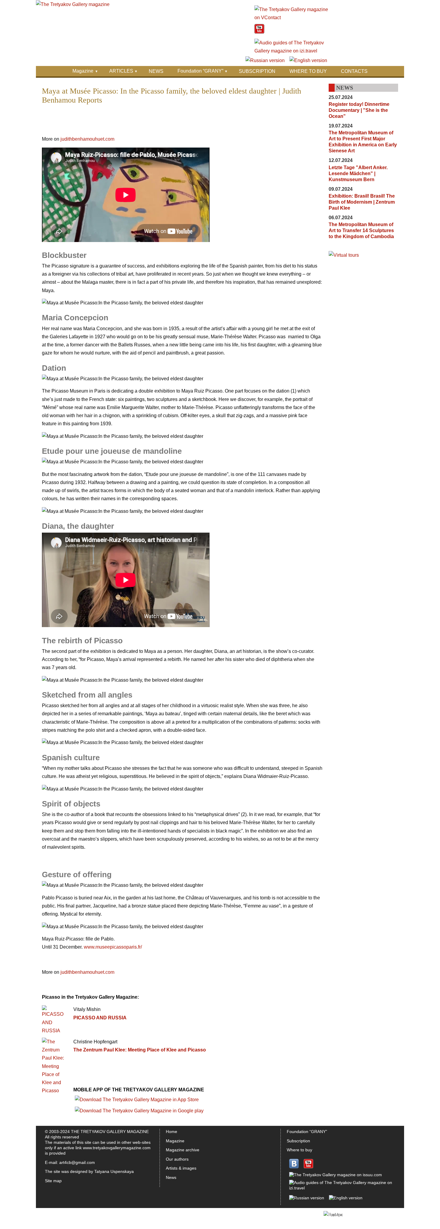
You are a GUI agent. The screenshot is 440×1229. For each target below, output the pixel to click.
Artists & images (181, 1168)
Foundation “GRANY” (200, 70)
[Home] (73, 4)
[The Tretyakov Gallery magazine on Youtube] (259, 31)
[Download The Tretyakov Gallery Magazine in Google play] (139, 1110)
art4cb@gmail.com (77, 1162)
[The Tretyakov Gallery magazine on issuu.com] (335, 1174)
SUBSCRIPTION (257, 71)
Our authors (177, 1159)
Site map (53, 1180)
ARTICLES (121, 70)
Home (171, 1131)
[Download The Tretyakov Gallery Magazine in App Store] (136, 1099)
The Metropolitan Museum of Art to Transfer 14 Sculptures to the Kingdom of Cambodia (361, 230)
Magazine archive (182, 1149)
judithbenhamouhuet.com (86, 139)
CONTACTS (354, 71)
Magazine (82, 70)
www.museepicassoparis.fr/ (113, 946)
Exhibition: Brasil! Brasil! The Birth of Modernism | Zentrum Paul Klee (362, 202)
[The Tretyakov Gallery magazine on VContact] (291, 17)
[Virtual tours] (344, 255)
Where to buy (299, 1149)
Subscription (298, 1140)
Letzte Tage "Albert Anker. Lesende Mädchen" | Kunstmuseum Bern (358, 173)
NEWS (156, 71)
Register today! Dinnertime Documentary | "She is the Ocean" (359, 110)
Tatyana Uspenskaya (114, 1171)
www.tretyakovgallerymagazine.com (117, 1147)
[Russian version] (265, 60)
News (171, 1177)
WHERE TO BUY (308, 71)
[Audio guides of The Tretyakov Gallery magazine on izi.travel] (291, 50)
